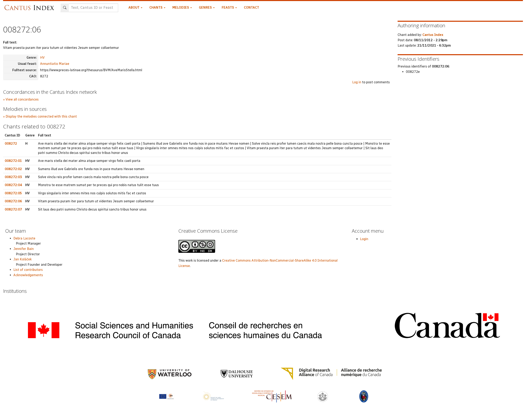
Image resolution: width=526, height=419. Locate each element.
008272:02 (13, 169)
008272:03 (13, 177)
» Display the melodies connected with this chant (40, 116)
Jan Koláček (22, 259)
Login (364, 239)
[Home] (30, 5)
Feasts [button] (228, 7)
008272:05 (13, 193)
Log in (356, 82)
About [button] (134, 7)
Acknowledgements (28, 275)
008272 (11, 143)
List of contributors (28, 270)
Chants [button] (156, 7)
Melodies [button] (181, 7)
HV (42, 58)
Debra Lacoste (24, 238)
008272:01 (13, 161)
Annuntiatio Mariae (54, 64)
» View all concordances (21, 99)
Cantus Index (432, 35)
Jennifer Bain (23, 249)
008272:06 (13, 201)
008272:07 (13, 209)
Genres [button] (206, 7)
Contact (251, 7)
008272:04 (13, 185)
